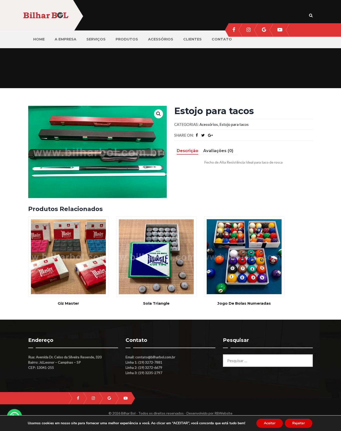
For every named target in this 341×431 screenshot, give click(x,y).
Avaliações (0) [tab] (218, 150)
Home (39, 39)
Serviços (96, 39)
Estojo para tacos (234, 124)
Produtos (127, 39)
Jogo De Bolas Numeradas (244, 303)
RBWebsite (223, 413)
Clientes (192, 39)
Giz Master (68, 303)
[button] (158, 113)
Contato (222, 39)
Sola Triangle (156, 303)
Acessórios (160, 39)
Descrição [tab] (187, 150)
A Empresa (65, 39)
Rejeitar (298, 423)
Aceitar (269, 423)
